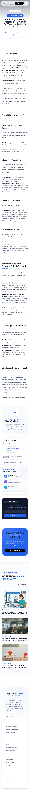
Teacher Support (11, 750)
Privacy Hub (9, 759)
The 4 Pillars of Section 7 (9, 446)
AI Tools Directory (11, 726)
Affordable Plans (11, 747)
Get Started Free (14, 550)
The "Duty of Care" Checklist (10, 460)
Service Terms (10, 762)
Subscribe (15, 515)
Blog (7, 744)
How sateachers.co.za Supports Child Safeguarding (12, 457)
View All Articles (21, 584)
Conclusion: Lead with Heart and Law (12, 462)
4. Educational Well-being (10, 454)
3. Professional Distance (10, 452)
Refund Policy (10, 765)
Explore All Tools (15, 492)
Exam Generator (11, 735)
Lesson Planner (10, 732)
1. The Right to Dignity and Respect (12, 448)
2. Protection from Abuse (10, 450)
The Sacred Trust (7, 443)
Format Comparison (12, 729)
